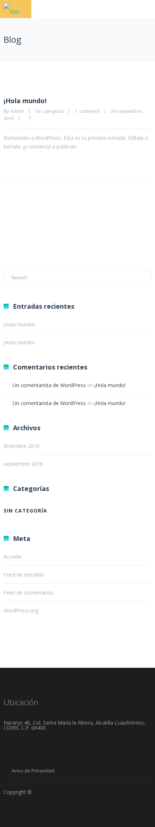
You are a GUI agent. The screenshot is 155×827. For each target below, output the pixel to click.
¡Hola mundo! (25, 100)
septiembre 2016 (23, 463)
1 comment (87, 111)
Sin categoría (49, 111)
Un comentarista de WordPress (49, 385)
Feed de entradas (24, 574)
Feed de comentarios (28, 592)
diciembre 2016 (21, 445)
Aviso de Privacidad (33, 770)
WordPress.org (21, 610)
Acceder (13, 556)
